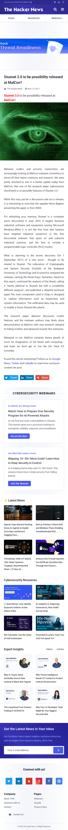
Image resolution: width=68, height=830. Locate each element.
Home (11, 18)
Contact (7, 807)
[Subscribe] (58, 750)
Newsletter (34, 18)
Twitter (15, 363)
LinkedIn (29, 363)
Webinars (56, 18)
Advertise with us (12, 803)
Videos (49, 649)
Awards (37, 803)
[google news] (59, 781)
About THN (9, 798)
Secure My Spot (19, 436)
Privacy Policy (40, 807)
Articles (60, 649)
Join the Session (19, 483)
